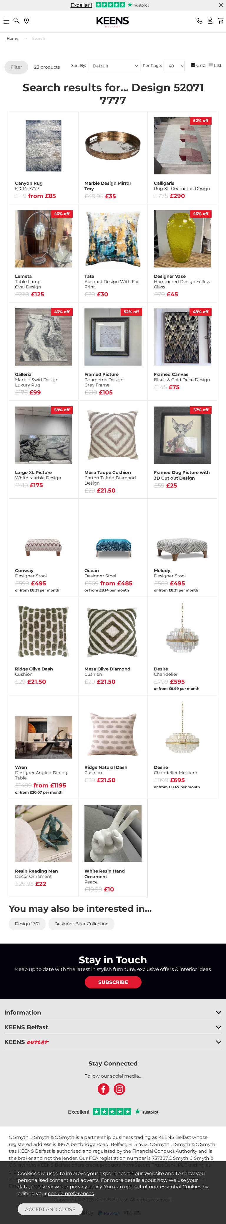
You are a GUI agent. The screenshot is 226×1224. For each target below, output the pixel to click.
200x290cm (58, 171)
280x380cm (58, 180)
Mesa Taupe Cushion (110, 478)
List (218, 65)
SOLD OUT (43, 299)
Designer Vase (182, 282)
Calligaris (182, 186)
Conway (31, 573)
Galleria (37, 380)
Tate (111, 282)
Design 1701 (27, 923)
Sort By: (79, 65)
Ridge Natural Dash (105, 770)
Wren (41, 773)
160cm (27, 189)
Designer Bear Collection (81, 923)
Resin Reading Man (36, 873)
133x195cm (59, 162)
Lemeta (28, 282)
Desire (166, 671)
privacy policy (86, 1187)
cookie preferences (71, 1193)
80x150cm (27, 162)
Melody (170, 573)
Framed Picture (104, 380)
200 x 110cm (58, 784)
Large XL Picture (38, 475)
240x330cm (27, 180)
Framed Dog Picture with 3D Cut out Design (182, 475)
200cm (58, 189)
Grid (201, 65)
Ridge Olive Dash (34, 671)
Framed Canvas (182, 377)
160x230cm (27, 171)
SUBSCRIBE (113, 982)
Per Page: (153, 65)
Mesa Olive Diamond (107, 671)
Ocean (100, 573)
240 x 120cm (27, 784)
